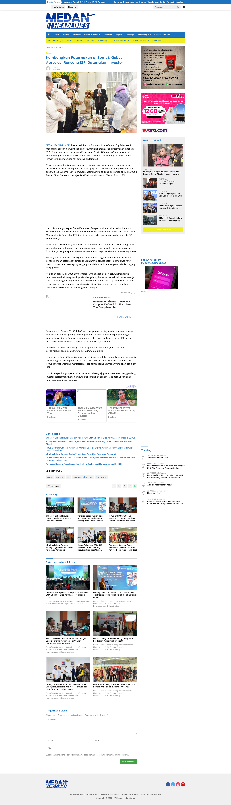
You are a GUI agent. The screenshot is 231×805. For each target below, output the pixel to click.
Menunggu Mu (153, 493)
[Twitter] (173, 784)
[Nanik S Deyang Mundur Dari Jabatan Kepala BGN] (150, 195)
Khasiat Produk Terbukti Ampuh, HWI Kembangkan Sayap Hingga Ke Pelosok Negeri (165, 502)
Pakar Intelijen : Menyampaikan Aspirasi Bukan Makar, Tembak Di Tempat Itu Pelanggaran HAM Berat (165, 476)
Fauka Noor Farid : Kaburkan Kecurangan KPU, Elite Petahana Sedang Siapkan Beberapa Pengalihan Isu (166, 466)
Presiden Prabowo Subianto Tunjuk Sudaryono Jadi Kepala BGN (169, 182)
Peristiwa (108, 34)
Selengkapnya (162, 230)
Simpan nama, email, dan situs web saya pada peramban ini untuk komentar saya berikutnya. (88, 755)
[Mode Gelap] (183, 7)
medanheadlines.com (83, 477)
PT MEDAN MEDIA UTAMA (81, 794)
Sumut (56, 34)
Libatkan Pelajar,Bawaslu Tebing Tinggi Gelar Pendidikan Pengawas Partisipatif (81, 454)
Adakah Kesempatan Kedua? (160, 484)
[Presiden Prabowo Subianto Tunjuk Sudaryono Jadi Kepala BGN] (150, 183)
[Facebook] (168, 784)
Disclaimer (72, 7)
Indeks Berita (58, 7)
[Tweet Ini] (119, 486)
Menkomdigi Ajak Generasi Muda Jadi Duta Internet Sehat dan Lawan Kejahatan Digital (170, 207)
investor (60, 477)
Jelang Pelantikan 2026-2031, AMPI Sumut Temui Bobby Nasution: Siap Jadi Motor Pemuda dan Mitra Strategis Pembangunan (90, 459)
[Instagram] (178, 784)
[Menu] (48, 7)
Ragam (119, 34)
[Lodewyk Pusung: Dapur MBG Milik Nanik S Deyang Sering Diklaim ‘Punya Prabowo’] (163, 155)
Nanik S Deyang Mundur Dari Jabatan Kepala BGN (170, 194)
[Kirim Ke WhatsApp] (135, 486)
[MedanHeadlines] (71, 20)
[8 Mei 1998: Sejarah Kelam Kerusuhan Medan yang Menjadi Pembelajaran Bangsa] (150, 220)
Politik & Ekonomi (162, 34)
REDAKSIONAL (101, 794)
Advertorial (157, 40)
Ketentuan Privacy (130, 794)
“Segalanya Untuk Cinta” (158, 457)
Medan (66, 34)
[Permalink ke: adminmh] (48, 68)
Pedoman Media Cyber (151, 794)
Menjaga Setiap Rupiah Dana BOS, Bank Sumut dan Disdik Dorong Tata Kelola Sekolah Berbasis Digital (89, 442)
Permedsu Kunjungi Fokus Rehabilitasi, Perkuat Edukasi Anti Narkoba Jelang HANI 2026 (85, 464)
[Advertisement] (91, 202)
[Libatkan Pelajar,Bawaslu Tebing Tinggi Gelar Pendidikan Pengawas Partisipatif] (60, 535)
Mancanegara (144, 34)
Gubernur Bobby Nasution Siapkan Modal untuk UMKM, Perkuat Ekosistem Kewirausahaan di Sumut (120, 2)
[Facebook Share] (114, 486)
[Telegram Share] (130, 486)
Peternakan (101, 477)
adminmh (55, 67)
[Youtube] (183, 784)
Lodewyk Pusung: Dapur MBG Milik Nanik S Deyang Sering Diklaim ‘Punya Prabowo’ (162, 172)
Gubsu (50, 477)
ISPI (68, 477)
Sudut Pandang (54, 40)
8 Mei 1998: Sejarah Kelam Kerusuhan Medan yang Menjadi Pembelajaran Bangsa (170, 219)
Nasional (77, 34)
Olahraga (130, 34)
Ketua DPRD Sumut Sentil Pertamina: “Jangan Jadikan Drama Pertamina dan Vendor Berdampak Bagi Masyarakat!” (89, 449)
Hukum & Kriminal (92, 34)
